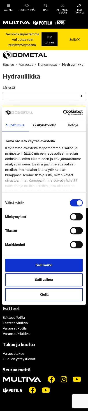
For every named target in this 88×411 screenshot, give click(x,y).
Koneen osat (47, 64)
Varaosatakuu (13, 353)
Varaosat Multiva (16, 333)
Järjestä (9, 87)
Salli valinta (44, 280)
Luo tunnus (49, 39)
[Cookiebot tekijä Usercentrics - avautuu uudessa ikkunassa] (63, 112)
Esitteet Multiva (15, 323)
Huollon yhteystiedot (19, 359)
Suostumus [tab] (15, 125)
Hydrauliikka (72, 64)
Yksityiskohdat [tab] (44, 125)
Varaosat (26, 64)
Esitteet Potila (14, 317)
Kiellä (44, 294)
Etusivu (8, 64)
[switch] (76, 216)
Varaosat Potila (15, 328)
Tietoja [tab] (72, 125)
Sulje (73, 39)
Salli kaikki (44, 265)
